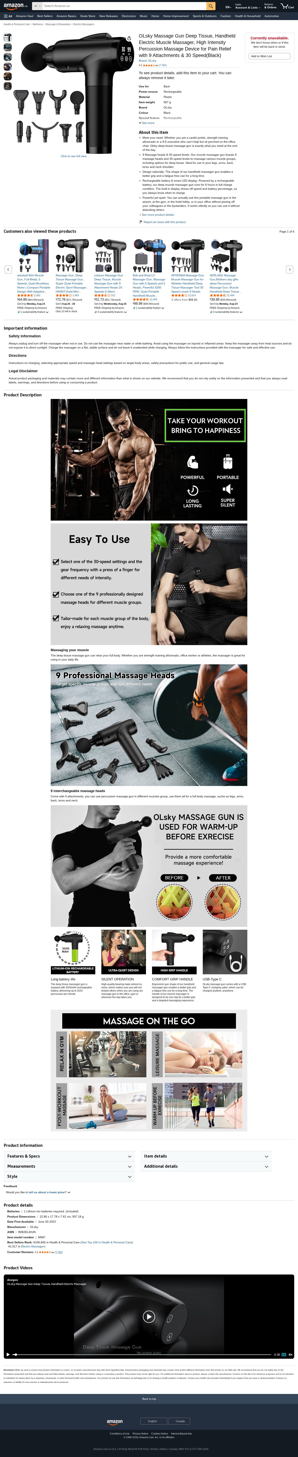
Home (155, 16)
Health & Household (247, 16)
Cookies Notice (159, 1433)
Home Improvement (176, 16)
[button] (8, 16)
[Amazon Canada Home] (114, 1423)
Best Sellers (45, 16)
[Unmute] (290, 1354)
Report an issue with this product (165, 222)
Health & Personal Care (17, 24)
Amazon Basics (66, 16)
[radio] (8, 37)
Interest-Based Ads (181, 1433)
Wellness (38, 24)
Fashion (226, 16)
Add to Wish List (261, 56)
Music (143, 16)
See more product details (158, 214)
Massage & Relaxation (58, 24)
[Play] (7, 1354)
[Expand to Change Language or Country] (231, 7)
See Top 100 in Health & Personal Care (106, 1242)
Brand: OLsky (147, 60)
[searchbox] (124, 6)
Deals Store (87, 16)
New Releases (108, 16)
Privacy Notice (140, 1433)
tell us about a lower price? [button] (48, 1192)
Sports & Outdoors (205, 16)
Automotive (272, 16)
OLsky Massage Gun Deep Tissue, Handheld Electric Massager (46, 1283)
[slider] (141, 1354)
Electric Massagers (83, 24)
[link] (34, 283)
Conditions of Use (120, 1433)
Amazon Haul (24, 16)
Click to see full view (74, 156)
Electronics (129, 16)
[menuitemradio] (284, 1354)
